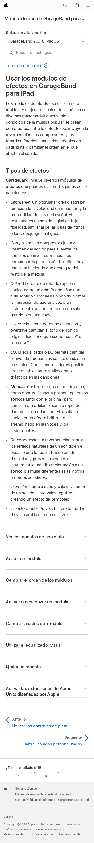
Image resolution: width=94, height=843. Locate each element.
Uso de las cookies (70, 834)
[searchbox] (47, 52)
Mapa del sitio (44, 834)
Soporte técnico (26, 788)
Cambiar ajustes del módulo (34, 623)
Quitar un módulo (23, 667)
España (8, 816)
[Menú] (88, 6)
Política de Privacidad (17, 829)
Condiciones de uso (48, 829)
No (47, 775)
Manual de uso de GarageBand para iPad (48, 18)
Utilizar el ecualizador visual (34, 645)
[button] (65, 6)
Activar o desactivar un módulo (37, 602)
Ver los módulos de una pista (35, 537)
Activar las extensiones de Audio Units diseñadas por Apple (38, 691)
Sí (19, 775)
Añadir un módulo (23, 558)
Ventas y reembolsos (17, 834)
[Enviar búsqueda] (10, 52)
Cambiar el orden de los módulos (39, 580)
